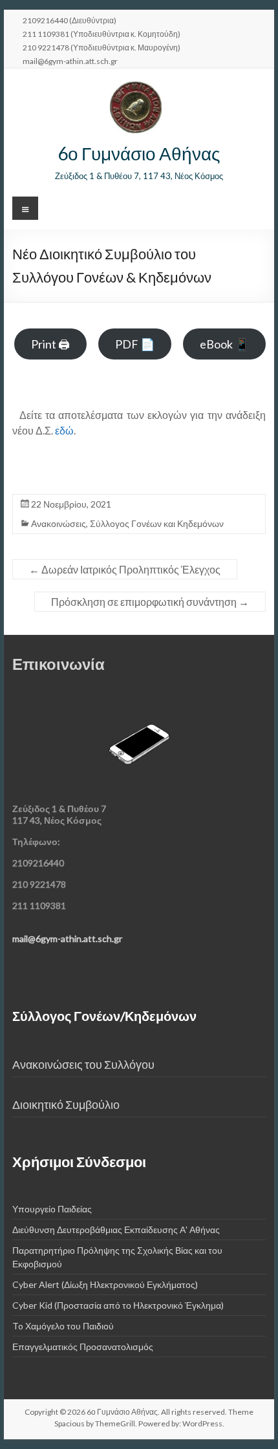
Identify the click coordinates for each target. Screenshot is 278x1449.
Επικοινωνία (58, 663)
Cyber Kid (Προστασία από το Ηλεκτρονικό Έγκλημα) (118, 1305)
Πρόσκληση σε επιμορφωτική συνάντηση (150, 602)
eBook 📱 (224, 344)
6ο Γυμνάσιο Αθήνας (139, 153)
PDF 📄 (135, 344)
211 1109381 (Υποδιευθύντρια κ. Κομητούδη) (101, 33)
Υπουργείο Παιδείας (52, 1208)
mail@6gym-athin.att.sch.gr (70, 60)
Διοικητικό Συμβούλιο (66, 1104)
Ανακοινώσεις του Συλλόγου (83, 1064)
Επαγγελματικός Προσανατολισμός (82, 1346)
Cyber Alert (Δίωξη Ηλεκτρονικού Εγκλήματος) (105, 1284)
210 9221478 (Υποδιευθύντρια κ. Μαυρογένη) (101, 47)
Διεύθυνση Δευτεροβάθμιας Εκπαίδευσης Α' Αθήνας (116, 1229)
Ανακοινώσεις (58, 523)
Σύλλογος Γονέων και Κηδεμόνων (157, 523)
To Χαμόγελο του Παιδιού (63, 1325)
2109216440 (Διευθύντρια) (69, 20)
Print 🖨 (50, 344)
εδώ (63, 430)
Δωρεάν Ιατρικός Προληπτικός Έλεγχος (124, 569)
